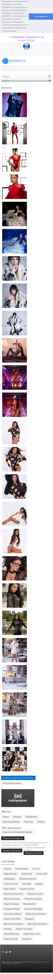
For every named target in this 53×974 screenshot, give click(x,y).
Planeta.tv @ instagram (13, 838)
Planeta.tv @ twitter (33, 853)
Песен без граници (33, 898)
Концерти (29, 918)
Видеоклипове (10, 873)
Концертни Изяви (12, 908)
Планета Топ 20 (10, 883)
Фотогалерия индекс (12, 783)
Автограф (26, 883)
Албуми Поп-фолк (24, 928)
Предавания (9, 878)
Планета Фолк (21, 868)
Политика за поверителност (14, 962)
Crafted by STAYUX (43, 968)
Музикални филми (27, 878)
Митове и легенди (12, 898)
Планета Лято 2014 (12, 918)
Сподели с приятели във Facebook (18, 778)
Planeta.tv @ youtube (12, 850)
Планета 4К (27, 873)
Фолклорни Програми (37, 923)
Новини (7, 868)
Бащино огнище (27, 888)
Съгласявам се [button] (40, 16)
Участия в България (33, 908)
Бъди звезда (9, 888)
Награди (7, 928)
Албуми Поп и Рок (32, 933)
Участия (36, 868)
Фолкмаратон (29, 903)
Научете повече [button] (9, 31)
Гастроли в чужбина (12, 913)
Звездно (39, 883)
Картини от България (13, 893)
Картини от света (35, 893)
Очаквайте (26, 938)
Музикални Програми (13, 923)
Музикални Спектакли (36, 913)
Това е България (11, 903)
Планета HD (41, 873)
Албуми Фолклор (11, 933)
